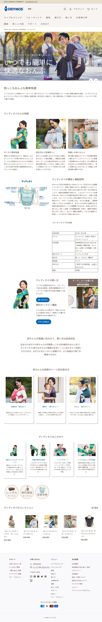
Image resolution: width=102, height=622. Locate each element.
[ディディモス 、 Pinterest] (45, 576)
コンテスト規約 (77, 584)
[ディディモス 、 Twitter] (42, 576)
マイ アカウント (15, 577)
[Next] (96, 80)
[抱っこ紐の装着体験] (42, 492)
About (45, 23)
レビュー (75, 587)
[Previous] (91, 80)
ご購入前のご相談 (15, 570)
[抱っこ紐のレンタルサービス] (11, 492)
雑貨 (48, 17)
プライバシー (76, 570)
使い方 (68, 17)
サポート (32, 23)
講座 (6, 23)
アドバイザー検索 (15, 574)
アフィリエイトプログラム (81, 590)
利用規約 (75, 574)
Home (6, 29)
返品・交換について (78, 577)
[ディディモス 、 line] (31, 580)
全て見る (95, 507)
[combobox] (47, 9)
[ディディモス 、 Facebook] (35, 576)
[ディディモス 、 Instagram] (31, 576)
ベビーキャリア (34, 17)
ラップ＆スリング (13, 17)
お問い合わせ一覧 (15, 564)
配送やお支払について (79, 580)
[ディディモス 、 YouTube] (38, 576)
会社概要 (75, 564)
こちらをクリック (31, 2)
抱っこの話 (18, 23)
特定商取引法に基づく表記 (81, 567)
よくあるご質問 (14, 567)
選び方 (58, 17)
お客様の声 (81, 17)
